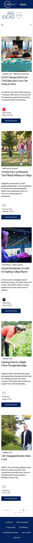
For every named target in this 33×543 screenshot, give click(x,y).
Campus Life (7, 74)
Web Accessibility (22, 522)
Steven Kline (6, 396)
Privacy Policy (10, 527)
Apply (23, 4)
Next (20, 513)
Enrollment (6, 265)
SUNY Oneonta (6, 112)
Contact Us (9, 522)
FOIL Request (23, 527)
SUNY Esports (17, 265)
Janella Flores (6, 303)
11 (27, 510)
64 (15, 513)
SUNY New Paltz (7, 209)
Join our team (26, 532)
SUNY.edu (16, 537)
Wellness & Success (21, 74)
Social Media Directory (10, 532)
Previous (6, 510)
